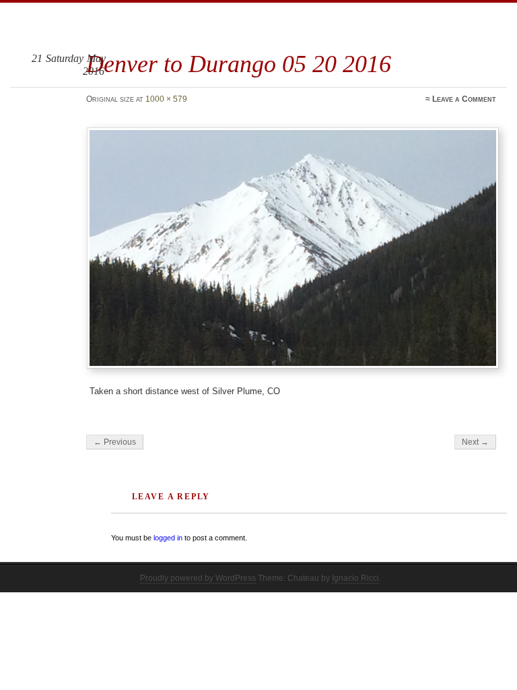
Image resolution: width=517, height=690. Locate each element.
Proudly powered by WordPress (198, 578)
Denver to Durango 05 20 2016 (238, 63)
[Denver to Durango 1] (293, 248)
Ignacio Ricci (355, 578)
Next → (475, 442)
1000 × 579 (166, 99)
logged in (167, 538)
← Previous (115, 442)
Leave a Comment (464, 99)
